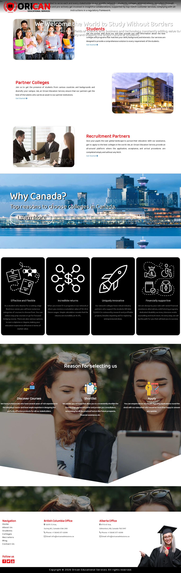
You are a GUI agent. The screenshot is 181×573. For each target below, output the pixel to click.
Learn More (31, 218)
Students (119, 5)
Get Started (91, 45)
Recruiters (147, 5)
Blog (159, 5)
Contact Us (171, 5)
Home (93, 5)
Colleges (133, 5)
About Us (105, 5)
